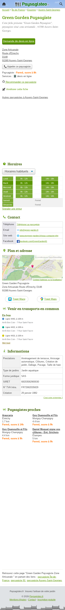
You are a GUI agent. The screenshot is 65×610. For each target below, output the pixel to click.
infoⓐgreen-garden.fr (29, 230)
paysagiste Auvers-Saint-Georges (44, 580)
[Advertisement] (32, 535)
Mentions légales (18, 599)
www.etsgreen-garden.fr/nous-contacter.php (39, 236)
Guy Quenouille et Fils (45, 415)
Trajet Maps (50, 299)
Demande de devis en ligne (18, 41)
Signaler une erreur (12, 208)
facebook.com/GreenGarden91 (33, 241)
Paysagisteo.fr (36, 596)
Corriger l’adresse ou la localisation (47, 280)
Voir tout (6, 343)
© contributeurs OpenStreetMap (48, 257)
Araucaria (7, 415)
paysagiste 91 (18, 580)
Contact (32, 599)
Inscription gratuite (47, 599)
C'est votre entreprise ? (53, 398)
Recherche (61, 4)
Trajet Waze (19, 299)
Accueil (4, 4)
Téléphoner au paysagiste (28, 224)
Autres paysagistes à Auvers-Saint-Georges (25, 97)
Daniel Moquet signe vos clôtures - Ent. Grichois (46, 431)
